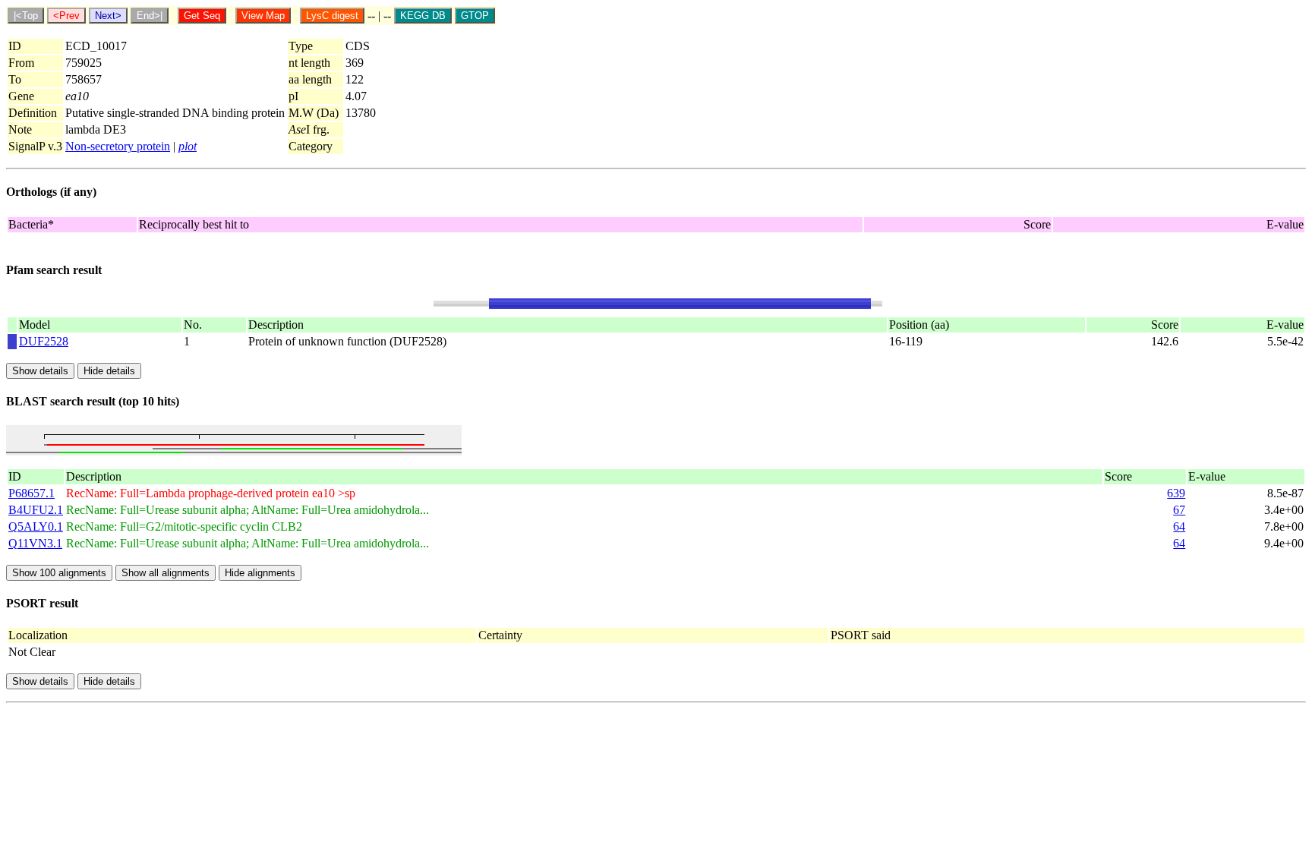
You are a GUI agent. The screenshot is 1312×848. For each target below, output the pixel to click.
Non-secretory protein (117, 146)
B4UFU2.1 (35, 509)
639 (1176, 493)
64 (1179, 526)
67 (1179, 509)
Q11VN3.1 (35, 543)
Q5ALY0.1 (35, 526)
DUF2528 (43, 341)
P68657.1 (31, 493)
